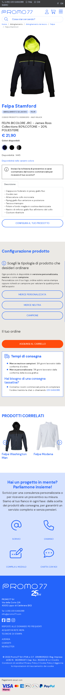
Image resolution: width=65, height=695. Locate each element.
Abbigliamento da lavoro (36, 24)
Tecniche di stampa (12, 634)
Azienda (6, 639)
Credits (55, 660)
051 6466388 (53, 390)
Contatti (6, 643)
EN (62, 3)
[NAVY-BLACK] (5, 147)
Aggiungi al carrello (32, 343)
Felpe (52, 24)
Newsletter (8, 646)
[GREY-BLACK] (19, 147)
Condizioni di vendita (12, 663)
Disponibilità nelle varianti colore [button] (18, 161)
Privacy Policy (31, 663)
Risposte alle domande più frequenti (22, 626)
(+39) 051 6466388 (14, 2)
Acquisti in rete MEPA (13, 630)
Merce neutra (32, 305)
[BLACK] (12, 147)
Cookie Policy (46, 663)
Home (4, 24)
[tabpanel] (32, 202)
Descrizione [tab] (10, 184)
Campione (32, 315)
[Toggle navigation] (60, 11)
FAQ (30, 2)
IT (58, 3)
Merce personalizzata (32, 294)
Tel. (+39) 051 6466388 (13, 611)
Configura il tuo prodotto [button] (32, 223)
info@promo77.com (11, 614)
